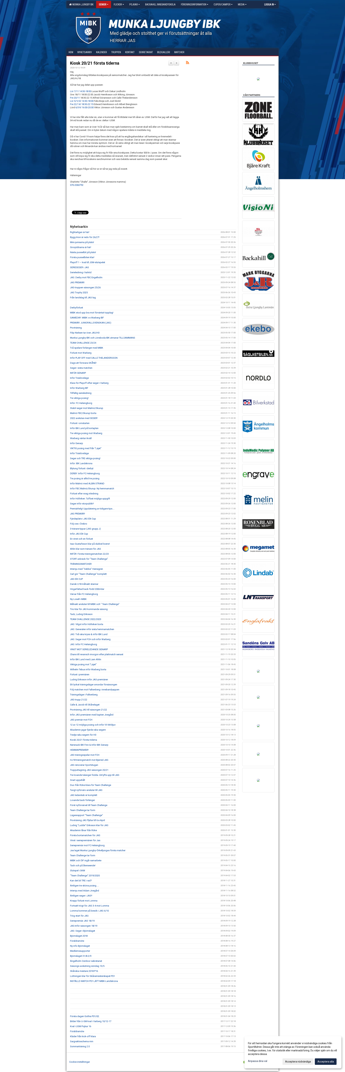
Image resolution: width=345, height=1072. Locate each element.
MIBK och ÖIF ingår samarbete (85, 860)
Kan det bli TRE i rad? (81, 880)
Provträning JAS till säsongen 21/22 (88, 709)
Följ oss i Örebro (78, 523)
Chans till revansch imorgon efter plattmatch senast (96, 654)
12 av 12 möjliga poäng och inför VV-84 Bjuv (93, 724)
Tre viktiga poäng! (79, 398)
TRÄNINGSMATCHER (81, 564)
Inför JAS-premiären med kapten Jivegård (91, 714)
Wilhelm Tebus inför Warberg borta (88, 669)
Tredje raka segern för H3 (83, 734)
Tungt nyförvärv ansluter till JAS (86, 790)
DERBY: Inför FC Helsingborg (85, 473)
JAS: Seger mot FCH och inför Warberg (90, 639)
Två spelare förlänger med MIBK (86, 347)
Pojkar (133, 4)
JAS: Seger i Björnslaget (82, 930)
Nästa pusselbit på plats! (83, 252)
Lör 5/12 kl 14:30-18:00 (81, 101)
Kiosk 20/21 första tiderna (94, 63)
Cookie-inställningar (79, 1062)
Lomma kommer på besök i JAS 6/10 (89, 910)
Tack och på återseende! (82, 865)
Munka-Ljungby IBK (82, 4)
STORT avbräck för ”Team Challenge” (89, 559)
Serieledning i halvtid (80, 272)
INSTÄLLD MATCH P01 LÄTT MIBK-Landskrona (94, 981)
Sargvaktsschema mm (81, 1041)
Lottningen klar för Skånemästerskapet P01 (92, 976)
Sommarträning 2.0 (80, 1046)
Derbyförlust (76, 307)
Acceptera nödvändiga (298, 1061)
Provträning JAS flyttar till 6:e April (87, 820)
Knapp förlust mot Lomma (83, 900)
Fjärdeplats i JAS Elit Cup (83, 518)
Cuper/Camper (222, 4)
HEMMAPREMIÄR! (79, 750)
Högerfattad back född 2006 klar (87, 589)
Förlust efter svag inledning (84, 493)
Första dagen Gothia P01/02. (85, 1016)
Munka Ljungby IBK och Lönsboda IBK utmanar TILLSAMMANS (102, 337)
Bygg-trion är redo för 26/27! (84, 237)
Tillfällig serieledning (80, 393)
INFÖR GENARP (78, 373)
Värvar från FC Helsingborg (84, 594)
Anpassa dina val (257, 1061)
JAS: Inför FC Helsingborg (83, 644)
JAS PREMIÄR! (77, 513)
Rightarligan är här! (79, 232)
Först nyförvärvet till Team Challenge (88, 805)
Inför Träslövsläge (79, 378)
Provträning (76, 327)
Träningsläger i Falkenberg (84, 694)
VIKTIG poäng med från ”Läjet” (86, 448)
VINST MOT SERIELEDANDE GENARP (89, 649)
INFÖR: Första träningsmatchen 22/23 (89, 554)
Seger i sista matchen (81, 368)
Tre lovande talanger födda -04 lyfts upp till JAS (94, 775)
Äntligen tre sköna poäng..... (84, 885)
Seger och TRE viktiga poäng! (85, 458)
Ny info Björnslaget (80, 946)
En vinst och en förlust (81, 538)
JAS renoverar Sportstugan (84, 765)
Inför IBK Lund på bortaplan (84, 428)
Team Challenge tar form (82, 810)
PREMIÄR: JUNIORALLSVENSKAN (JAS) (90, 322)
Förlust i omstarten (79, 423)
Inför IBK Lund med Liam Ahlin (85, 659)
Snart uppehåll (77, 780)
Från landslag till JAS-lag (83, 297)
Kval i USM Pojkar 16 (80, 1026)
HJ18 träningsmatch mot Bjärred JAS (89, 760)
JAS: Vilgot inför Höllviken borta (86, 624)
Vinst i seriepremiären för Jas (85, 840)
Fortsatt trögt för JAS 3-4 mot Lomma (89, 905)
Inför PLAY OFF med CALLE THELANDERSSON (94, 357)
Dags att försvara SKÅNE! (83, 363)
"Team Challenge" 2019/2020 (85, 875)
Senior (102, 4)
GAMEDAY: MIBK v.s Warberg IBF (87, 317)
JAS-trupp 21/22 (78, 699)
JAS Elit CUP (76, 579)
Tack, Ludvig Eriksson (81, 614)
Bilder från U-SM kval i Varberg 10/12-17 (90, 1021)
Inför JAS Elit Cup (79, 533)
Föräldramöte (77, 941)
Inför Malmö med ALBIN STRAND (87, 483)
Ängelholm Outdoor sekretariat (86, 961)
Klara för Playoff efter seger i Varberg (89, 383)
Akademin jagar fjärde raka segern (88, 729)
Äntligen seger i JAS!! (81, 895)
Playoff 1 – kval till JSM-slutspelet (87, 262)
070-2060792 (76, 185)
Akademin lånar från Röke (83, 830)
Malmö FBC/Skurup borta (83, 413)
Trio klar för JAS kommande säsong (89, 609)
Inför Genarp (76, 443)
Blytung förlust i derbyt (81, 468)
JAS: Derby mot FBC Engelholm (86, 277)
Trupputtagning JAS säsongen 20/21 (89, 770)
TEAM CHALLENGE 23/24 (83, 342)
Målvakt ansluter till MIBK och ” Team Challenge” (94, 604)
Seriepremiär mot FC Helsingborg (87, 845)
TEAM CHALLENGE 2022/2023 (85, 619)
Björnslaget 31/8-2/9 (80, 956)
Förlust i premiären (79, 674)
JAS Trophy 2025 (79, 292)
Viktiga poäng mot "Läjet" (83, 664)
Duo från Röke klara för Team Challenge (90, 785)
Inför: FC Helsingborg (81, 403)
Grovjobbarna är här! (80, 247)
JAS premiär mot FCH (81, 719)
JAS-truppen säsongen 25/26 (85, 287)
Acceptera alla (326, 1061)
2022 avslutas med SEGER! (84, 418)
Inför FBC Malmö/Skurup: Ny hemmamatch (92, 488)
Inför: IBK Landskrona (81, 463)
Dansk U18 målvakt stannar (84, 584)
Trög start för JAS (79, 915)
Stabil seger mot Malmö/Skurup (86, 408)
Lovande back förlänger (82, 800)
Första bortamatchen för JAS (85, 835)
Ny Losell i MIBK (78, 599)
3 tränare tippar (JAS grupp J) (85, 528)
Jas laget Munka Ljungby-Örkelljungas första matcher (97, 850)
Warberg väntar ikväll (81, 438)
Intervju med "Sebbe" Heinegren (86, 569)
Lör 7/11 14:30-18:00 (80, 91)
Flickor (118, 4)
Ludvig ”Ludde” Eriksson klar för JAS (89, 825)
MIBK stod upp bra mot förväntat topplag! (91, 312)
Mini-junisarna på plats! (82, 242)
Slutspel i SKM (77, 870)
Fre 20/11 (75, 97)
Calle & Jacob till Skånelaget (85, 704)
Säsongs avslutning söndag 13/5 (87, 966)
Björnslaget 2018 (79, 935)
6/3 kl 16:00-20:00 (84, 107)
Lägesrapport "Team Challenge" (86, 815)
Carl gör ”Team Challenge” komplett (88, 574)
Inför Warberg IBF (79, 388)
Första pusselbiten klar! (82, 257)
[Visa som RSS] (187, 63)
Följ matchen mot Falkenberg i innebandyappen (94, 689)
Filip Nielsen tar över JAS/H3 (85, 332)
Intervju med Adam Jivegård (84, 890)
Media (241, 4)
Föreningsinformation (193, 4)
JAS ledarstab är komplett (83, 795)
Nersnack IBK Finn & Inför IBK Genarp (89, 745)
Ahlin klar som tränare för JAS (85, 548)
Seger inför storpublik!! (82, 503)
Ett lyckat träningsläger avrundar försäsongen (93, 684)
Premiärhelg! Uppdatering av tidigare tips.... (92, 508)
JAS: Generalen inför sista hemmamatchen (92, 629)
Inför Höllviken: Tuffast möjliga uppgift (90, 498)
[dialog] (292, 1052)
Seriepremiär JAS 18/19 (82, 920)
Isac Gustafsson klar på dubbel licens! (90, 543)
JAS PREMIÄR (77, 282)
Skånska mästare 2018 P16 (84, 971)
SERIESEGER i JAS (79, 267)
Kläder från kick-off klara (83, 1036)
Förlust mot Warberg (80, 352)
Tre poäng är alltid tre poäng (84, 478)
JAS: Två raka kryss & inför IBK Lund (88, 634)
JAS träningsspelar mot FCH (84, 755)
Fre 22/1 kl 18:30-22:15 (81, 104)
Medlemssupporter (80, 951)
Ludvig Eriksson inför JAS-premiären (89, 679)
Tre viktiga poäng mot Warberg (86, 433)
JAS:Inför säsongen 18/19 (83, 925)
